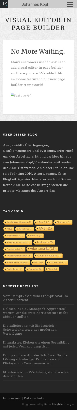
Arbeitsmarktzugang (17, 262)
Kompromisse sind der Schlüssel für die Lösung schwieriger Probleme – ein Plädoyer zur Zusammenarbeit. (35, 359)
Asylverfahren (14, 269)
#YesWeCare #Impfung (19, 222)
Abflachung (63, 222)
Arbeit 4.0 (35, 235)
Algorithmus (25, 229)
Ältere (52, 269)
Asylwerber (35, 269)
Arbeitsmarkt (43, 249)
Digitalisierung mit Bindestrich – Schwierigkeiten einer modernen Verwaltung (30, 329)
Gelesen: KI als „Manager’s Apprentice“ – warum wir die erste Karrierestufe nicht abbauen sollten (36, 313)
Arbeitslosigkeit (15, 249)
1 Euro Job (43, 222)
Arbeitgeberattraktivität (18, 242)
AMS (45, 228)
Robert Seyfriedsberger (59, 404)
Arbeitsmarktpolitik (48, 255)
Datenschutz (34, 398)
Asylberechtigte (57, 262)
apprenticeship (15, 235)
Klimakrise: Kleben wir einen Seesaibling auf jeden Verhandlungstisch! (36, 344)
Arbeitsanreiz (45, 242)
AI (9, 229)
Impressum (12, 398)
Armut (38, 262)
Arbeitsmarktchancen (19, 255)
